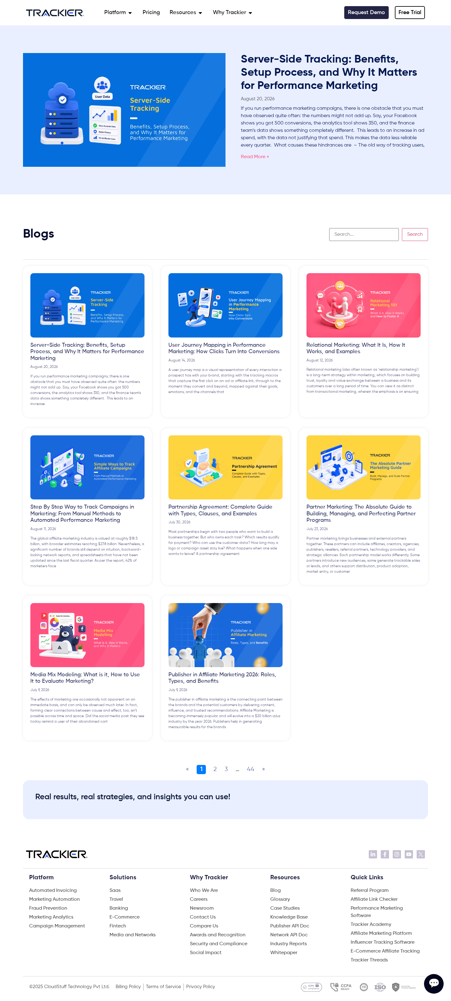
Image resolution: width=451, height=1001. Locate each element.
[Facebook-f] (385, 854)
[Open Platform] (130, 13)
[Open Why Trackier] (250, 13)
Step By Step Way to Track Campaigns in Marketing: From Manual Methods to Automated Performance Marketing (82, 513)
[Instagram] (397, 854)
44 (250, 769)
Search (415, 234)
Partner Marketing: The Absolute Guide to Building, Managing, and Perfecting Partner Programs (361, 513)
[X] (421, 854)
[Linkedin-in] (373, 854)
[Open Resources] (200, 13)
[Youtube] (409, 854)
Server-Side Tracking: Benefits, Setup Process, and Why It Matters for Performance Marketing (329, 72)
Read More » (255, 157)
